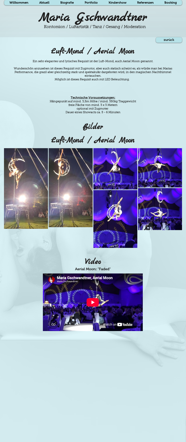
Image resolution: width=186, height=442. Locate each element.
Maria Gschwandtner (93, 17)
